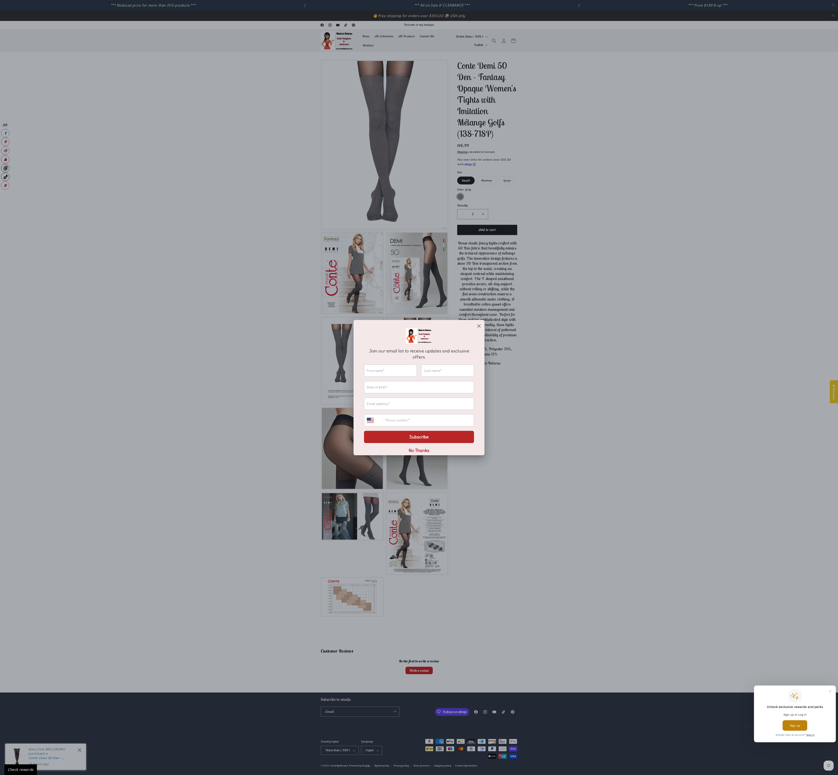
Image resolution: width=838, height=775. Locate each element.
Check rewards (21, 769)
